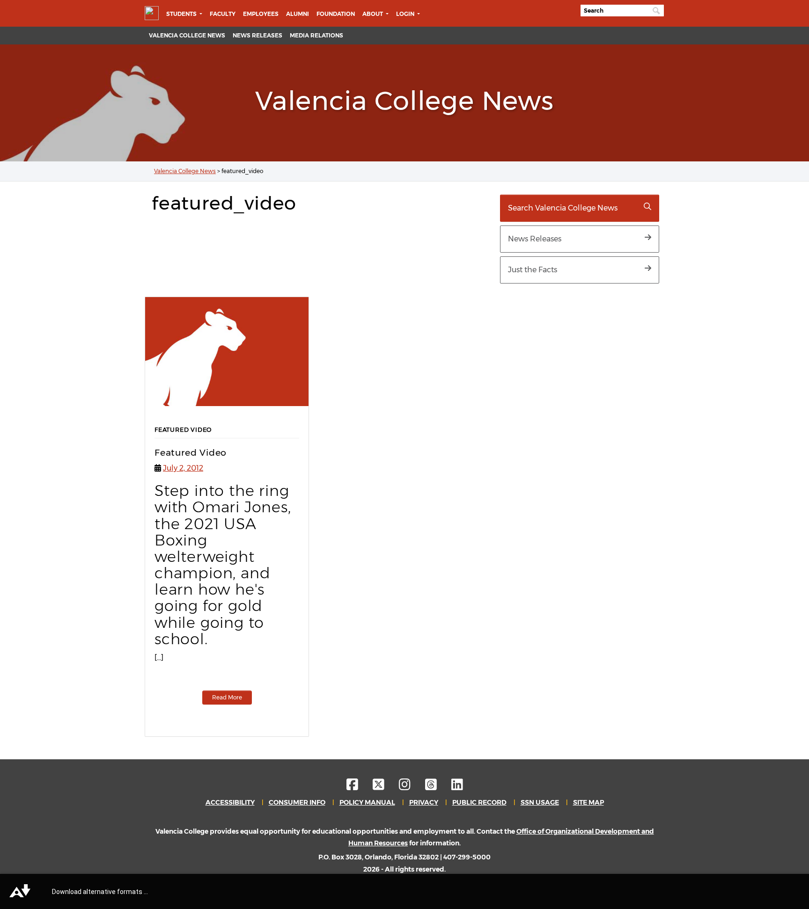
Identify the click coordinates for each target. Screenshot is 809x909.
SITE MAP (588, 802)
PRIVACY (423, 802)
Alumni (297, 13)
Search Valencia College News (563, 208)
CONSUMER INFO (297, 802)
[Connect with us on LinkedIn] (457, 787)
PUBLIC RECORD (479, 802)
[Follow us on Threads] (437, 787)
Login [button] (406, 13)
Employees (261, 13)
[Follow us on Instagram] (411, 787)
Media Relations (316, 35)
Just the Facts (532, 269)
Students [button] (182, 13)
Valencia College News (187, 35)
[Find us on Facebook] (358, 787)
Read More (227, 697)
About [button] (373, 13)
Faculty (222, 13)
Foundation (335, 13)
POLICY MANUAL (367, 802)
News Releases (257, 35)
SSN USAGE (540, 802)
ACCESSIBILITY (230, 802)
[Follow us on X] (385, 787)
